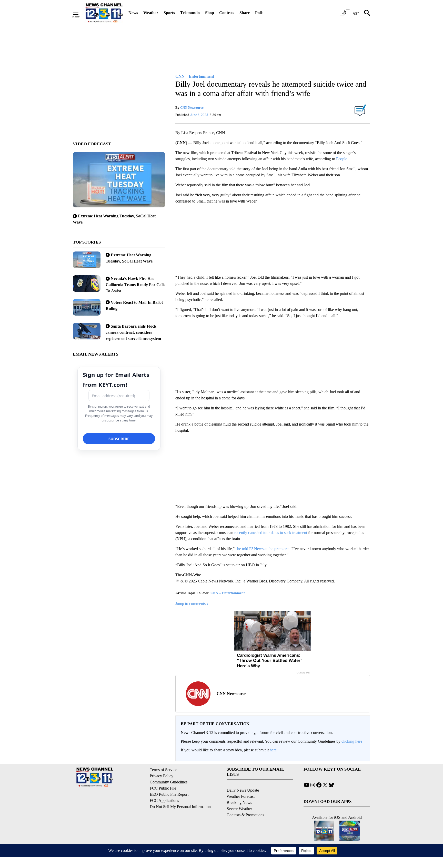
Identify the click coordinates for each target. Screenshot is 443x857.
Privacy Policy (161, 776)
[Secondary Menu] (79, 13)
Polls (259, 13)
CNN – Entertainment (227, 593)
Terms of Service (163, 770)
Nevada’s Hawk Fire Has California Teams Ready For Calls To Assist (135, 284)
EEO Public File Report (169, 794)
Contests (226, 13)
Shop (209, 13)
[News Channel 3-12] (104, 13)
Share (244, 13)
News (133, 13)
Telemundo (190, 13)
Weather (150, 13)
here (273, 750)
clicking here (351, 741)
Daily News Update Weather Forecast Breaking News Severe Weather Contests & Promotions (245, 802)
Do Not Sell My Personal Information (180, 806)
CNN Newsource (192, 107)
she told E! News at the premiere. (262, 549)
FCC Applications (164, 800)
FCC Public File (163, 788)
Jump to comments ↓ (192, 603)
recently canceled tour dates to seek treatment (270, 532)
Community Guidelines (168, 782)
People (341, 159)
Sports (169, 13)
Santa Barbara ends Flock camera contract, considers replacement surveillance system (133, 332)
